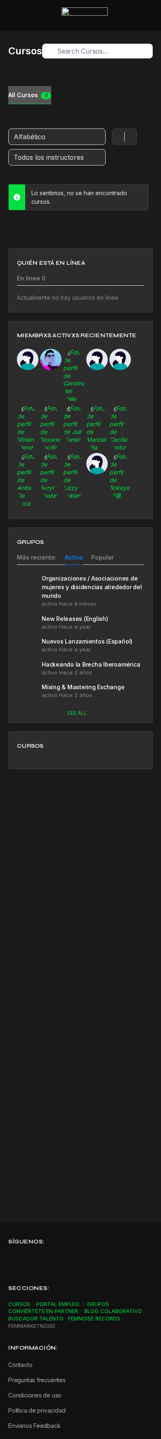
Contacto (20, 1364)
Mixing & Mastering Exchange (83, 686)
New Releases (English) (75, 618)
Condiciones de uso (35, 1395)
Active (74, 558)
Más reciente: (37, 558)
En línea (31, 278)
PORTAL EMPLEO (57, 1304)
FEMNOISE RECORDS (94, 1318)
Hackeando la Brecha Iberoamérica (91, 664)
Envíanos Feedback (34, 1425)
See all (77, 713)
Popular (102, 558)
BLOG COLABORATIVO (114, 1311)
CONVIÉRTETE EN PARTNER (43, 1311)
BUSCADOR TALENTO (36, 1318)
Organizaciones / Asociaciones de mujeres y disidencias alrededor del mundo (92, 587)
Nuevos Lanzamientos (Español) (87, 641)
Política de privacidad (37, 1410)
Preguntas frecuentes (37, 1379)
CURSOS (19, 1304)
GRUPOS (99, 1304)
